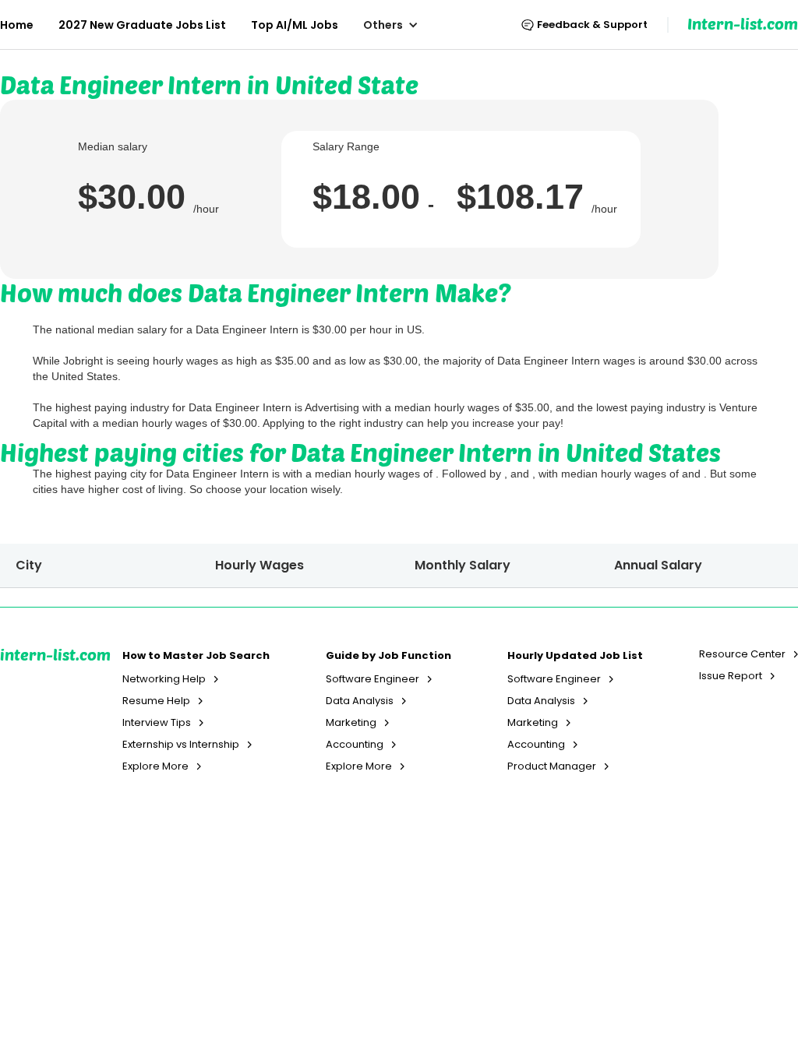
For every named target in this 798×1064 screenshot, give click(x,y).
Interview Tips (156, 723)
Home (17, 25)
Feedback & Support (592, 24)
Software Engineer (372, 679)
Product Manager (551, 766)
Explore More (155, 766)
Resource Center (742, 654)
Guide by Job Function (388, 655)
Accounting (354, 744)
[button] (398, 25)
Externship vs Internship (180, 744)
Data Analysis (360, 701)
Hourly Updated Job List (575, 655)
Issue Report (730, 676)
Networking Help (164, 679)
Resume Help (156, 701)
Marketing (351, 723)
